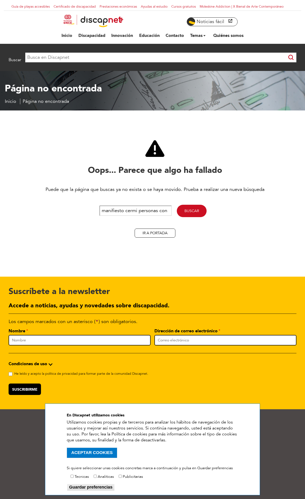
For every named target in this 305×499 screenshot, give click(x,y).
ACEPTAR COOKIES (92, 452)
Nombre (17, 331)
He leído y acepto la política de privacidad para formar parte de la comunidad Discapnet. (81, 374)
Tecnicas (82, 476)
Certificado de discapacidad (75, 7)
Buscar (15, 59)
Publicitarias (133, 476)
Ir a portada (155, 233)
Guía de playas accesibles (30, 7)
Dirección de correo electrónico (186, 331)
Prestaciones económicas (118, 7)
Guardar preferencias (90, 487)
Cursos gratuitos (183, 7)
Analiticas (106, 476)
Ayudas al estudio (154, 7)
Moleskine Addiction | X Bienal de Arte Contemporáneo (242, 7)
